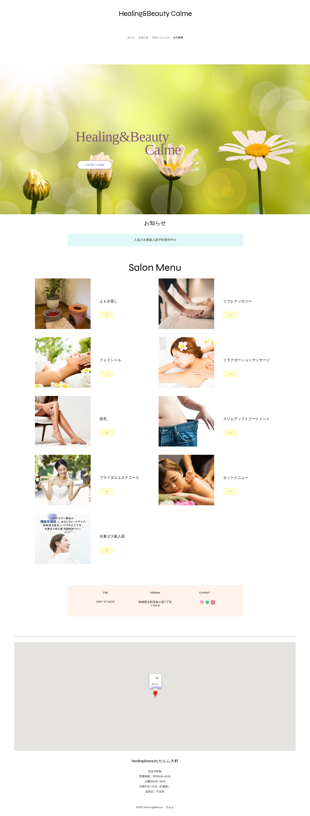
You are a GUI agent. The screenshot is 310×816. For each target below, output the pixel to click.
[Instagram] (202, 602)
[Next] (290, 139)
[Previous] (19, 139)
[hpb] (213, 602)
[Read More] (107, 315)
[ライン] (207, 602)
